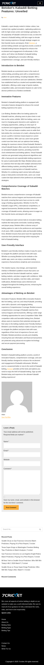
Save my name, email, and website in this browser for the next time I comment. (22, 501)
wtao (5, 17)
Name (6, 441)
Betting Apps (6, 628)
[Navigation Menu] (40, 3)
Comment (8, 469)
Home (4, 619)
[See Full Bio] (12, 417)
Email (6, 450)
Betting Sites (6, 625)
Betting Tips (6, 630)
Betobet (32, 43)
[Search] (40, 529)
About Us (5, 622)
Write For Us (6, 649)
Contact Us (6, 643)
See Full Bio (6, 417)
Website (7, 459)
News (4, 646)
